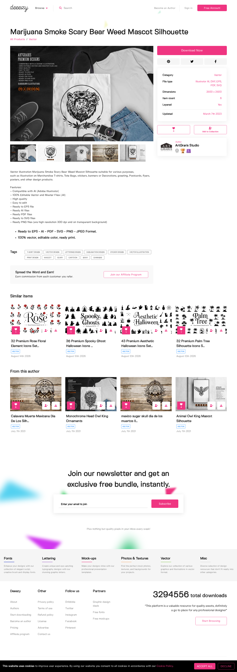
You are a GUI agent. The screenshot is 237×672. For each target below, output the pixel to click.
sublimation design (95, 252)
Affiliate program (20, 634)
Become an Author (164, 8)
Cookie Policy (165, 666)
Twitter (69, 608)
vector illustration (139, 252)
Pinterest (70, 628)
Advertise (43, 628)
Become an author (20, 621)
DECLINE (226, 666)
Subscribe (165, 503)
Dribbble (70, 602)
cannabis (97, 258)
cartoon (73, 258)
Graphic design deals (101, 604)
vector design (52, 252)
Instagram (71, 615)
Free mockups (101, 619)
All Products (18, 39)
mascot (47, 258)
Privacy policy (46, 602)
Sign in (188, 8)
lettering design (73, 252)
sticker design (117, 252)
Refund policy (45, 615)
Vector (33, 39)
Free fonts (98, 612)
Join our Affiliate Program (126, 275)
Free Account (212, 8)
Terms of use (45, 608)
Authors (14, 608)
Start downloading (20, 615)
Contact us (44, 634)
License (42, 621)
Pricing (14, 628)
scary (60, 258)
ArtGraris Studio (187, 145)
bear (85, 258)
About (13, 602)
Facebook (71, 621)
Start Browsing (211, 621)
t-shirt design (33, 252)
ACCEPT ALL (205, 666)
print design (32, 258)
